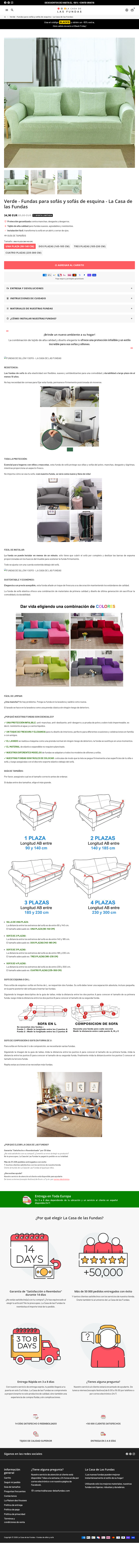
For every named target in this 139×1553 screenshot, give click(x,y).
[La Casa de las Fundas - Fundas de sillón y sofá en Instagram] (12, 2)
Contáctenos (10, 1495)
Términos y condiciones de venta (14, 1520)
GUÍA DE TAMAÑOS (15, 235)
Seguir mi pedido (12, 1482)
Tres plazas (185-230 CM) (89, 246)
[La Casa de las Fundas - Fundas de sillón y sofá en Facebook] (5, 2)
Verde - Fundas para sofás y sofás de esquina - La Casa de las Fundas (41, 17)
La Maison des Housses (15, 1500)
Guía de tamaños (12, 1486)
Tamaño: (18, 241)
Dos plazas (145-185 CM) (54, 246)
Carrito (7, 1477)
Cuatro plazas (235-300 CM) (23, 252)
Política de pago (12, 1509)
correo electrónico (61, 1179)
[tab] (69, 288)
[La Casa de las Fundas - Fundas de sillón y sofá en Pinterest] (8, 2)
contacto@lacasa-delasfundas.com (50, 1490)
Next (131, 102)
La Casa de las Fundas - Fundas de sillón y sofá (36, 1537)
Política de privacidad (14, 1514)
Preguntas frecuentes (15, 1491)
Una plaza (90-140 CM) (20, 246)
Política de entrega (13, 1505)
